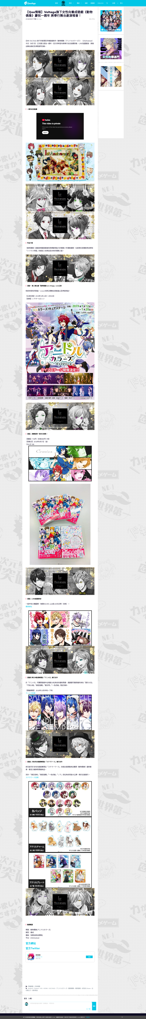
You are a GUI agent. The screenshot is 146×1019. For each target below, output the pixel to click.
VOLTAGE (52, 988)
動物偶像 (71, 988)
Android (30, 988)
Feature (36, 988)
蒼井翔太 (35, 990)
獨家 (78, 3)
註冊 (113, 3)
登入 (121, 3)
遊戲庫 (93, 3)
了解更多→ (88, 1017)
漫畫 (86, 3)
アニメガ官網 (30, 693)
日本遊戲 (37, 986)
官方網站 (31, 943)
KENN (45, 988)
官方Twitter (33, 948)
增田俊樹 (78, 988)
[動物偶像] (60, 957)
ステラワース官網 (32, 777)
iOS (41, 988)
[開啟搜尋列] (107, 3)
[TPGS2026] (63, 3)
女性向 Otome (86, 988)
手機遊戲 (30, 986)
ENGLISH (100, 3)
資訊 (70, 3)
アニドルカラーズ (61, 988)
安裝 (89, 957)
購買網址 (29, 607)
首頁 (56, 3)
